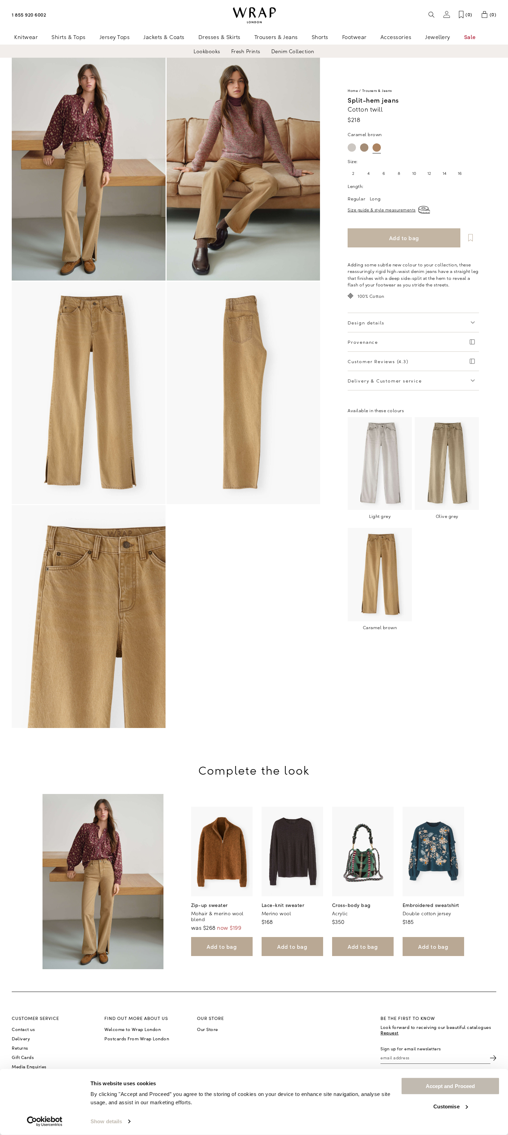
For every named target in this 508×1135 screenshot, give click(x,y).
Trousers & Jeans (377, 90)
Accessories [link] (396, 36)
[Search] (432, 14)
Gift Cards (23, 1057)
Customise (446, 1106)
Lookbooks (207, 51)
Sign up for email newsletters (410, 1048)
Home (353, 90)
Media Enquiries (29, 1066)
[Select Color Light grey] (352, 147)
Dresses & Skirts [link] (219, 36)
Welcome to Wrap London (132, 1029)
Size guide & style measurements (382, 209)
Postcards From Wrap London (136, 1038)
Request (389, 1032)
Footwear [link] (354, 36)
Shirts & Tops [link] (68, 36)
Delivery (21, 1038)
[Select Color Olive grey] (364, 147)
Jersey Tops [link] (115, 36)
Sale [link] (470, 36)
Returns (20, 1048)
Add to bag (222, 946)
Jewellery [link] (437, 36)
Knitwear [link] (26, 36)
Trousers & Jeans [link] (276, 36)
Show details (106, 1121)
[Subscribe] (493, 1058)
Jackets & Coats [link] (164, 36)
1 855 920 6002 (29, 14)
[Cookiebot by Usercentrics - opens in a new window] (45, 1121)
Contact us (23, 1029)
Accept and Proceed (450, 1086)
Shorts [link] (320, 36)
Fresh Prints (245, 51)
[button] (446, 14)
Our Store (207, 1029)
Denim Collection (292, 51)
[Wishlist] (470, 237)
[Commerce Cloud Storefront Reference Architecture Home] (254, 15)
